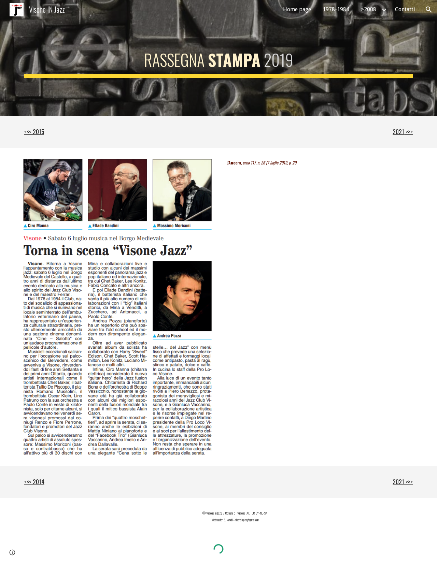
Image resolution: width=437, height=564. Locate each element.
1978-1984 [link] (336, 9)
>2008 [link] (368, 9)
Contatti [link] (405, 9)
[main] (218, 58)
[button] (429, 9)
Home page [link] (297, 9)
